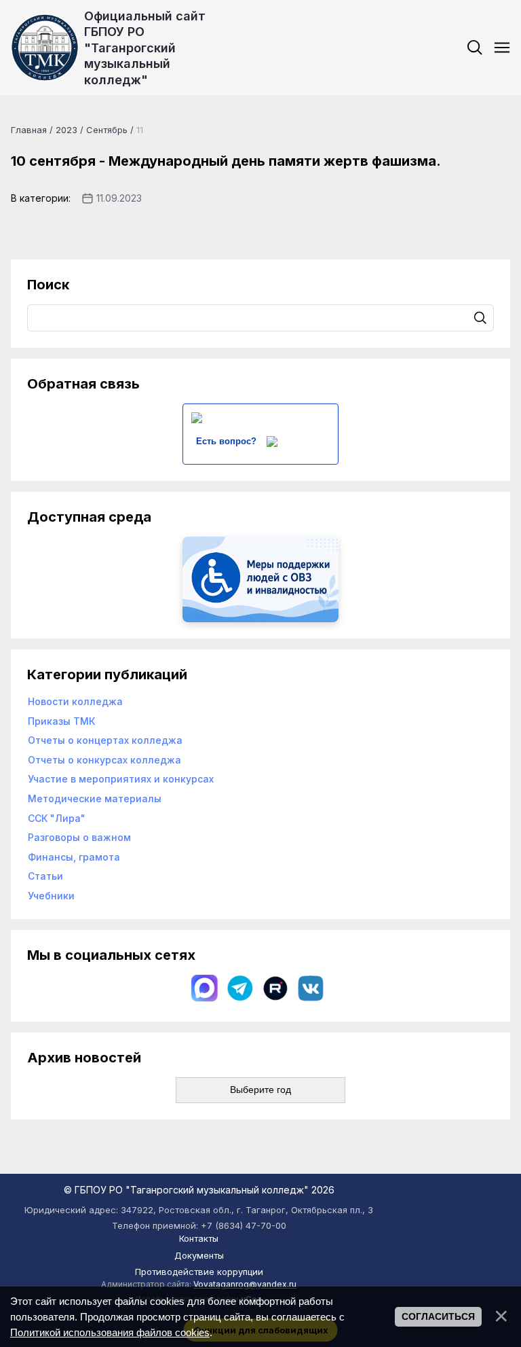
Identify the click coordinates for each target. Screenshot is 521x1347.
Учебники (51, 895)
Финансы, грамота (74, 857)
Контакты (198, 1238)
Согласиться (438, 1316)
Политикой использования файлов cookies (110, 1332)
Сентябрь (107, 129)
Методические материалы (94, 798)
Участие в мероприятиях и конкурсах (121, 779)
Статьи (45, 876)
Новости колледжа (75, 701)
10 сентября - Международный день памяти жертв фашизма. (226, 161)
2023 (66, 129)
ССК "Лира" (56, 818)
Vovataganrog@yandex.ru (244, 1284)
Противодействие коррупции (199, 1271)
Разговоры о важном (79, 837)
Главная (29, 129)
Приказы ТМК (61, 721)
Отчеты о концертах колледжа (105, 740)
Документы (199, 1255)
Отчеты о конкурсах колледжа (104, 760)
